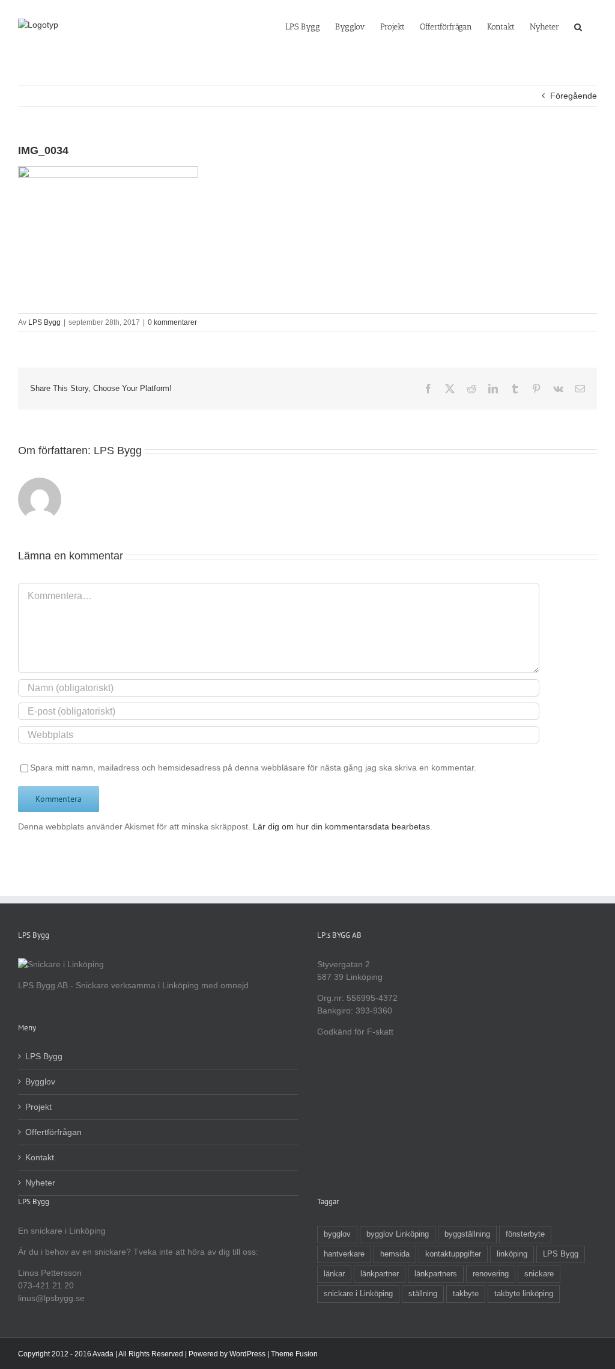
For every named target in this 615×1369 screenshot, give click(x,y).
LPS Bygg (44, 322)
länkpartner (379, 1274)
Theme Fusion (294, 1354)
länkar (334, 1274)
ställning (422, 1294)
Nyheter (40, 1182)
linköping (512, 1254)
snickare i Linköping (358, 1294)
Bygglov (40, 1081)
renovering (491, 1274)
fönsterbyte (525, 1234)
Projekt (38, 1107)
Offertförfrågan (53, 1132)
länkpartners (435, 1274)
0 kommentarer (172, 322)
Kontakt (39, 1157)
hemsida (395, 1254)
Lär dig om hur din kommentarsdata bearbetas (341, 826)
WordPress (247, 1354)
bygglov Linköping (397, 1234)
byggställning (467, 1234)
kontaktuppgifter (453, 1254)
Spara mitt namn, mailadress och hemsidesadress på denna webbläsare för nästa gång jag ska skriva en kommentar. (253, 767)
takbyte (466, 1294)
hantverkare (344, 1254)
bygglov (337, 1234)
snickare (539, 1274)
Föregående (573, 95)
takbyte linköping (523, 1294)
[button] (578, 26)
